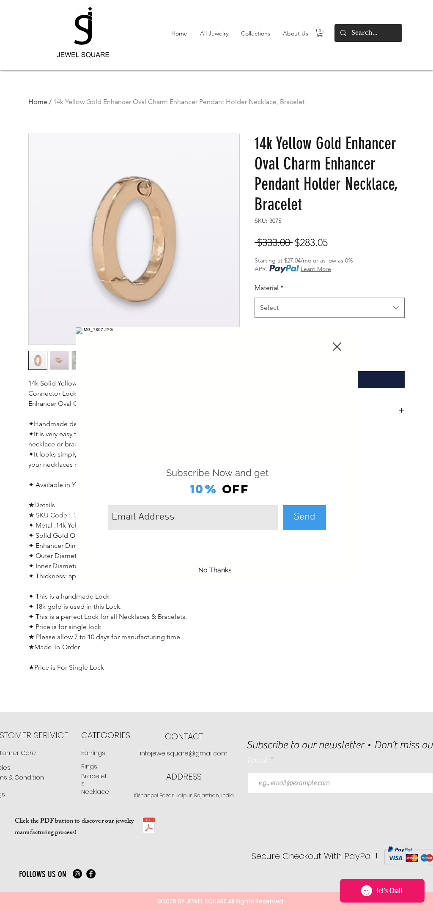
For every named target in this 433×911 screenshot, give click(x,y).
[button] (337, 346)
